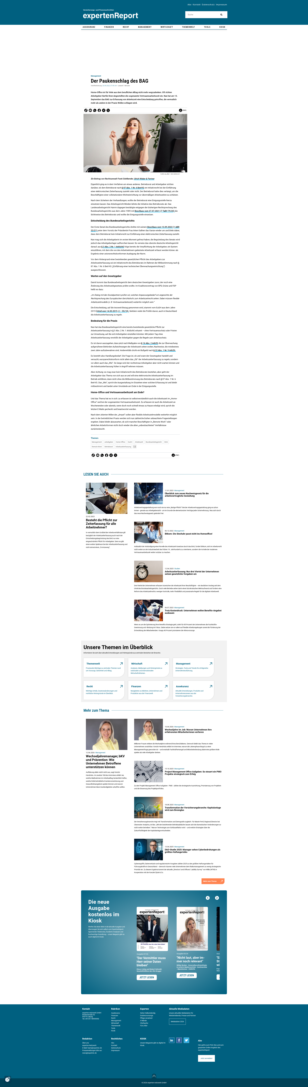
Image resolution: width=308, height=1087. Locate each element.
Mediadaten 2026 (177, 1021)
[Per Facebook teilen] (99, 110)
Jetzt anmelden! (206, 1058)
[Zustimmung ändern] (8, 1079)
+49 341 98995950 (92, 1019)
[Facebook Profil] (179, 1040)
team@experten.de (95, 1048)
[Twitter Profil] (186, 1040)
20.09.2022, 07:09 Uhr (109, 86)
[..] (135, 447)
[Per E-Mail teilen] (86, 110)
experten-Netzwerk (89, 1045)
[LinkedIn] (171, 1040)
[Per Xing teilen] (104, 110)
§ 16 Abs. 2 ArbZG (149, 343)
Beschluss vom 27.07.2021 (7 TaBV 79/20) (155, 211)
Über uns (85, 1043)
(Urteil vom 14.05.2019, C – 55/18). (112, 311)
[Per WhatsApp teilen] (95, 110)
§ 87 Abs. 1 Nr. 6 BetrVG (133, 188)
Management (96, 76)
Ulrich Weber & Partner (144, 178)
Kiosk (142, 1045)
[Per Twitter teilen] (108, 110)
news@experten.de (89, 1053)
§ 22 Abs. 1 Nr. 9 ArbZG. (164, 350)
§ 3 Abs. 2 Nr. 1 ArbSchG (112, 246)
